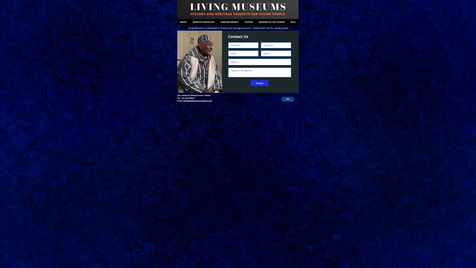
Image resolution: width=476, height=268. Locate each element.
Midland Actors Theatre (201, 95)
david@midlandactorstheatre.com (197, 101)
